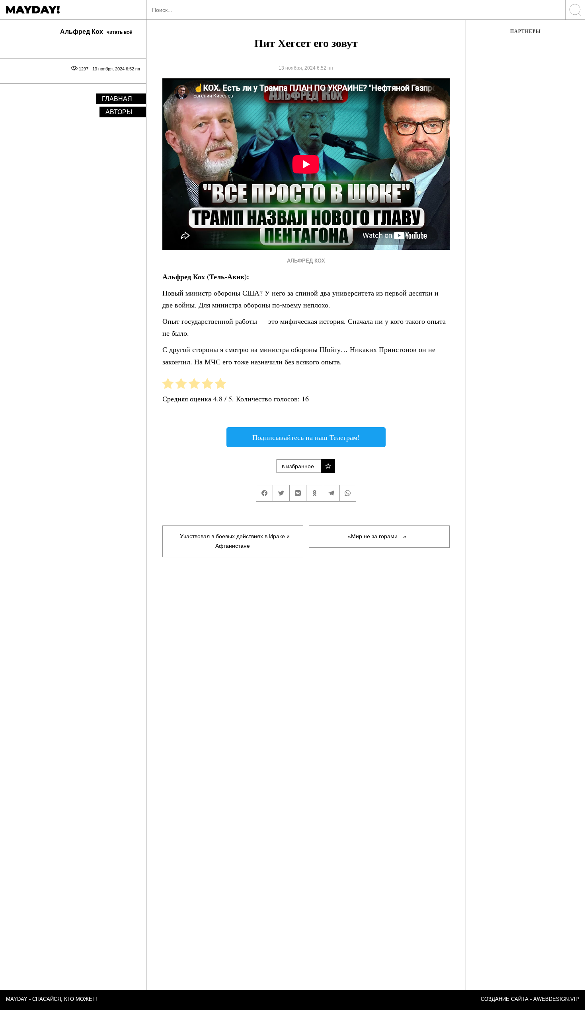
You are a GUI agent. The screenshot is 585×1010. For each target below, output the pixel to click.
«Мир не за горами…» (377, 536)
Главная (117, 98)
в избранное (298, 466)
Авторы (118, 112)
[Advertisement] (306, 658)
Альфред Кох (306, 261)
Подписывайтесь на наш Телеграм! (306, 437)
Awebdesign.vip (556, 999)
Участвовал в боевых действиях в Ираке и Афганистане (235, 541)
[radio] (168, 385)
